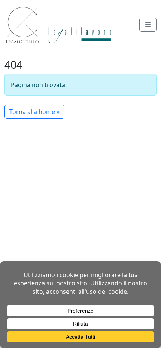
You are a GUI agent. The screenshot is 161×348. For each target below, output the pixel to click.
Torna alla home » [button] (34, 112)
